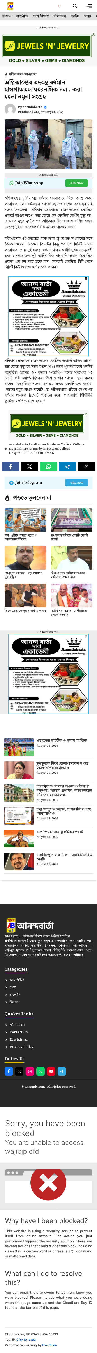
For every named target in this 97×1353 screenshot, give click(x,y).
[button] (74, 6)
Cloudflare (49, 1345)
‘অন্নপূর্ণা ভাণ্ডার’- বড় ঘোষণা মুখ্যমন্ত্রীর (23, 575)
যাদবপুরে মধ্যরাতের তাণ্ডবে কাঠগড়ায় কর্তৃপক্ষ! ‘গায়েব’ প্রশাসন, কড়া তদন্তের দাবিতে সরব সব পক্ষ (64, 791)
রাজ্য (33, 74)
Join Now (76, 183)
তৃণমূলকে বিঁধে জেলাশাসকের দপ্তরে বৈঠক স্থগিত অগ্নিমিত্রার (62, 766)
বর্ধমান (6, 16)
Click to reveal (26, 1339)
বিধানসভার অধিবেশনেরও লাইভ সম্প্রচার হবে (68, 575)
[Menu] (89, 6)
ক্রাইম (75, 16)
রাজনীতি (22, 16)
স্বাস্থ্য (87, 16)
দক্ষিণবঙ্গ (60, 16)
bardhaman (37, 444)
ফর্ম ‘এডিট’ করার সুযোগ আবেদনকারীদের (20, 537)
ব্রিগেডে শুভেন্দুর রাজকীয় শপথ (25, 610)
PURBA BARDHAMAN (38, 453)
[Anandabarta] (10, 6)
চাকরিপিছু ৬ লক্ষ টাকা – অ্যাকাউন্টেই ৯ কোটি (65, 857)
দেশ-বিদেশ (41, 16)
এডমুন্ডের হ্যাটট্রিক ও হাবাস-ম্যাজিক (62, 740)
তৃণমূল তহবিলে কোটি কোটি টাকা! (69, 537)
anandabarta (32, 107)
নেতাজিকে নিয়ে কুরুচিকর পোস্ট (60, 832)
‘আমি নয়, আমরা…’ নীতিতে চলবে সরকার (69, 612)
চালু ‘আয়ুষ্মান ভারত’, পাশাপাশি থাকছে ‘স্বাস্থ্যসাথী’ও (64, 811)
